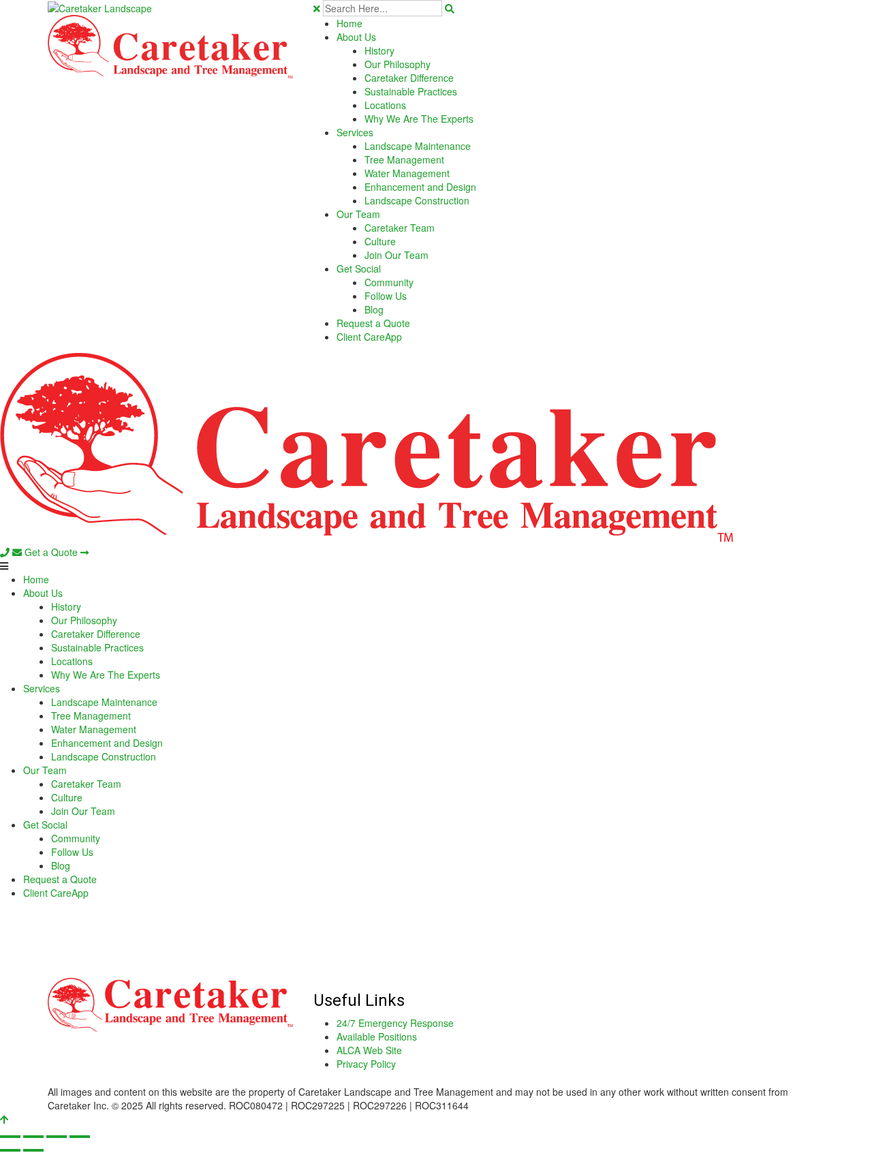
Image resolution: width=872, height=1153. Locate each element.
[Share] (56, 1136)
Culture (380, 241)
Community (389, 282)
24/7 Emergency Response (395, 1023)
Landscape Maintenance (417, 146)
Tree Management (404, 159)
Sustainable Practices (410, 91)
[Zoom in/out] (10, 1136)
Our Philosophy (397, 64)
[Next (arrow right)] (33, 1150)
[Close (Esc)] (79, 1136)
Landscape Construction (416, 200)
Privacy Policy (366, 1064)
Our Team (358, 214)
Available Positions (377, 1036)
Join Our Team (396, 255)
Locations (385, 105)
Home (349, 23)
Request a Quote (373, 323)
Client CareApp (369, 336)
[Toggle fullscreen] (33, 1136)
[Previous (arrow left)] (10, 1150)
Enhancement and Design (420, 187)
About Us (356, 37)
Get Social (359, 268)
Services (355, 132)
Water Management (407, 173)
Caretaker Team (399, 227)
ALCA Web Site (369, 1050)
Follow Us (385, 296)
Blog (374, 309)
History (379, 50)
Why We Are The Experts (418, 118)
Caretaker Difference (409, 77)
